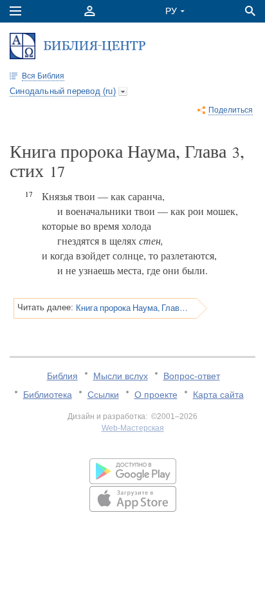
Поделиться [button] (230, 110)
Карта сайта (218, 394)
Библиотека (47, 394)
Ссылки (103, 394)
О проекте (156, 394)
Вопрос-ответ (191, 376)
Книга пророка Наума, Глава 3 (132, 307)
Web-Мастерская (133, 428)
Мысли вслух (120, 376)
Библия (62, 376)
